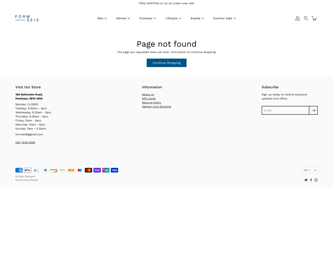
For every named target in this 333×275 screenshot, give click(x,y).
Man (100, 18)
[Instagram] (316, 180)
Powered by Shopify (26, 180)
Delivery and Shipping (156, 106)
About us (148, 94)
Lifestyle (171, 18)
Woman (121, 18)
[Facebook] (311, 180)
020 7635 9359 (25, 142)
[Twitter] (306, 180)
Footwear (145, 18)
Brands (195, 18)
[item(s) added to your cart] (314, 18)
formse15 (30, 176)
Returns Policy (151, 102)
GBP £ (306, 170)
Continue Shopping (167, 63)
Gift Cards (149, 98)
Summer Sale (222, 18)
